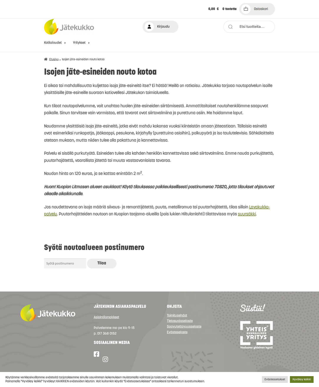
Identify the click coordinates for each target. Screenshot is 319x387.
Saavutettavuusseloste (184, 326)
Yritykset (79, 43)
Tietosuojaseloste (180, 321)
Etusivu (54, 59)
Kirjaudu (163, 26)
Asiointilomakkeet (106, 317)
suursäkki (247, 214)
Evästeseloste (177, 332)
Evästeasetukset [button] (275, 379)
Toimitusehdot (177, 315)
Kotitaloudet (53, 43)
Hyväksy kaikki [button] (302, 379)
